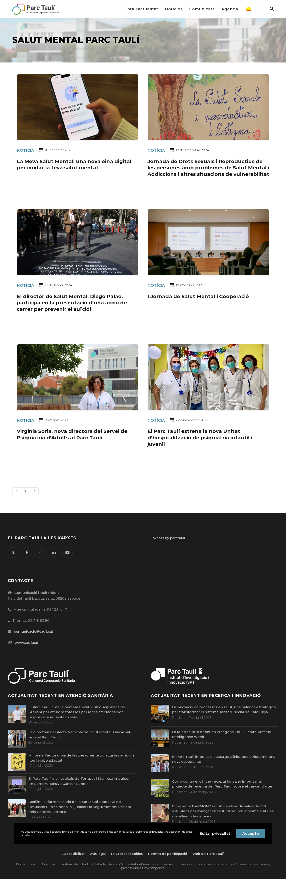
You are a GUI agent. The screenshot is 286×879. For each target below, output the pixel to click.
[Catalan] (248, 9)
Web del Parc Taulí (208, 854)
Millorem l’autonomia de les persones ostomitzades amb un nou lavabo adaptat (81, 758)
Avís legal (98, 854)
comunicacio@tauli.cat (33, 631)
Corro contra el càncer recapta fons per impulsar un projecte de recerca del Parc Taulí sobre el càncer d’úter (222, 784)
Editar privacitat (214, 833)
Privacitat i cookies (127, 854)
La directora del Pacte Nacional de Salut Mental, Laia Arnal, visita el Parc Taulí (79, 734)
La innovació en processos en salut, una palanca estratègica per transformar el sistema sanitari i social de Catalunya (224, 709)
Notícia (25, 150)
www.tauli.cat (26, 642)
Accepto (250, 833)
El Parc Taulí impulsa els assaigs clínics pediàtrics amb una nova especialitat (223, 759)
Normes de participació (167, 854)
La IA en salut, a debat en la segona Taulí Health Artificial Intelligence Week (221, 734)
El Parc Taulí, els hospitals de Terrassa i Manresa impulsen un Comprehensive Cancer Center (79, 781)
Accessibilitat (73, 854)
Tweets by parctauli (168, 538)
